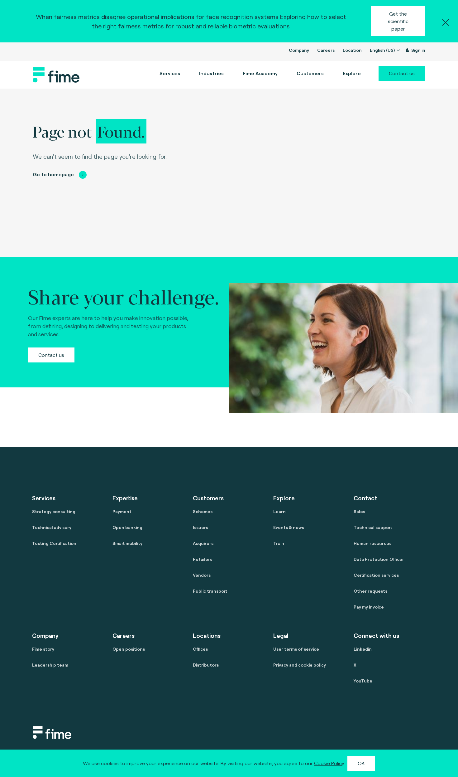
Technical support (373, 527)
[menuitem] (260, 73)
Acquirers (203, 543)
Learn (279, 511)
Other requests (370, 591)
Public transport (210, 591)
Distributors (206, 665)
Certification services (376, 575)
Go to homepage (53, 174)
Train (278, 543)
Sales (359, 511)
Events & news (288, 527)
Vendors (202, 575)
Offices (200, 649)
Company (299, 50)
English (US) (383, 50)
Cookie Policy (329, 763)
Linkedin (363, 649)
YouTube (363, 680)
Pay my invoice (369, 606)
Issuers (200, 527)
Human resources (372, 543)
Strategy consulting (53, 511)
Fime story (43, 649)
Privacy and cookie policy (299, 665)
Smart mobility (127, 543)
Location (352, 50)
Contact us (402, 73)
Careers (326, 50)
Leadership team (50, 665)
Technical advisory (51, 527)
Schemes (202, 511)
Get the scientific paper (398, 21)
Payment (121, 511)
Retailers (202, 559)
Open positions (128, 649)
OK (361, 763)
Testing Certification (54, 543)
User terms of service (296, 649)
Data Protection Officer (379, 559)
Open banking (127, 527)
